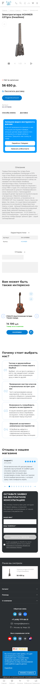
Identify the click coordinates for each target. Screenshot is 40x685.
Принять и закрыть (27, 673)
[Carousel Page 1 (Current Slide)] (9, 486)
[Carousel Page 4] (16, 486)
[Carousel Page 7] (23, 486)
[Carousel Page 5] (18, 486)
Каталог (5, 589)
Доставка (24, 113)
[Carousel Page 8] (26, 486)
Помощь (5, 595)
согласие (14, 542)
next (35, 486)
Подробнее (8, 668)
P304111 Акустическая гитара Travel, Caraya (19, 317)
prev (5, 486)
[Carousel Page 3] (14, 486)
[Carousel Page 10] (30, 486)
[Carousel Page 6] (21, 486)
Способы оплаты (9, 113)
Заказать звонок (20, 537)
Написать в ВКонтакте (20, 149)
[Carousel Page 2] (11, 486)
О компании (7, 601)
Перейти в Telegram (20, 143)
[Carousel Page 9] (28, 486)
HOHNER (24, 241)
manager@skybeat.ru (21, 624)
